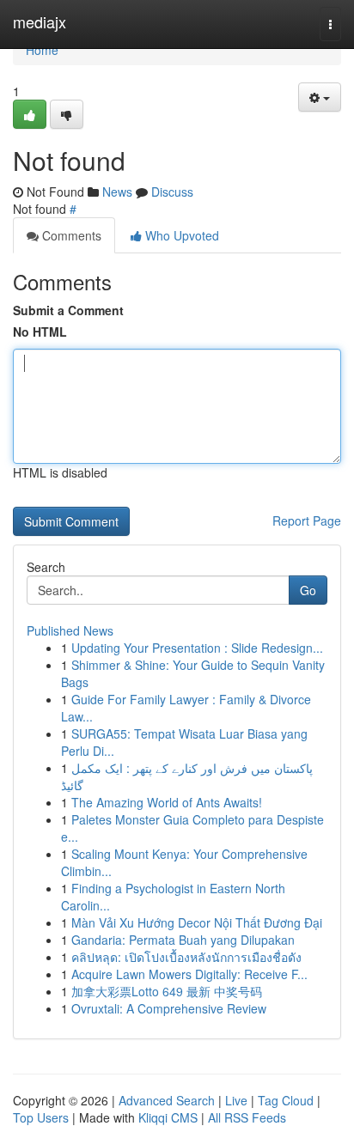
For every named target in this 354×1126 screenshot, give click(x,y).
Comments (70, 235)
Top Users (41, 1117)
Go (308, 590)
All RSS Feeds (247, 1117)
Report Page (306, 520)
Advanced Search (167, 1100)
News (117, 191)
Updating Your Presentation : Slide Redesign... (197, 647)
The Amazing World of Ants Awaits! (166, 802)
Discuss (172, 191)
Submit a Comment (68, 310)
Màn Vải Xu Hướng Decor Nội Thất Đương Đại (196, 922)
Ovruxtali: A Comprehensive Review (168, 1008)
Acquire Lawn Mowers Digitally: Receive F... (189, 974)
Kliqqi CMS (168, 1117)
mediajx (39, 21)
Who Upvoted (180, 235)
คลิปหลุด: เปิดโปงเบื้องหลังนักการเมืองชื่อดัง (186, 956)
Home (42, 49)
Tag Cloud (286, 1100)
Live (236, 1100)
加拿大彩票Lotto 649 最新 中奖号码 (166, 991)
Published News (70, 630)
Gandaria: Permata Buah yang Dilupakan (183, 939)
